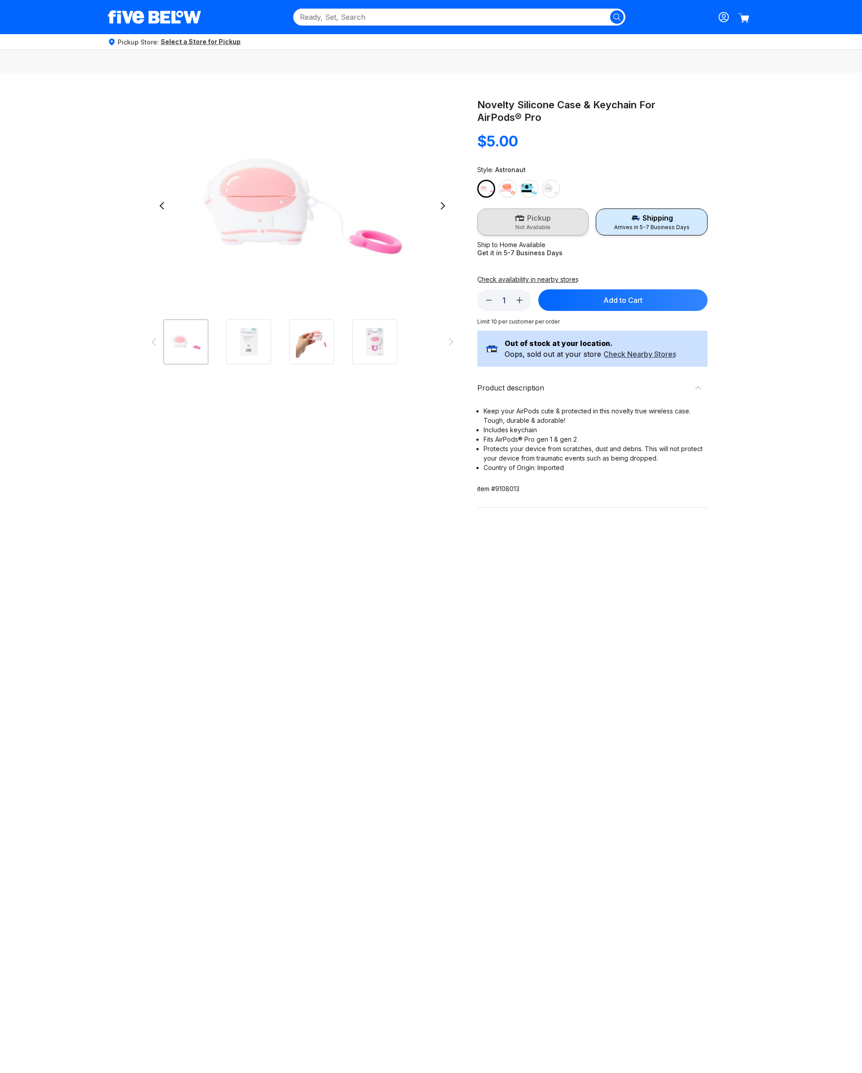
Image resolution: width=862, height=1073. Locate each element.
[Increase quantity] (519, 300)
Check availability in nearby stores (528, 279)
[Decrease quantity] (488, 300)
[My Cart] (743, 18)
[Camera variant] (529, 189)
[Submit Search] (617, 17)
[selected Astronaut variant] (486, 189)
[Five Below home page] (154, 17)
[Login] (723, 17)
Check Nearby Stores (639, 354)
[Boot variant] (508, 189)
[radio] (533, 221)
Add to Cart (622, 300)
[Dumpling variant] (551, 189)
